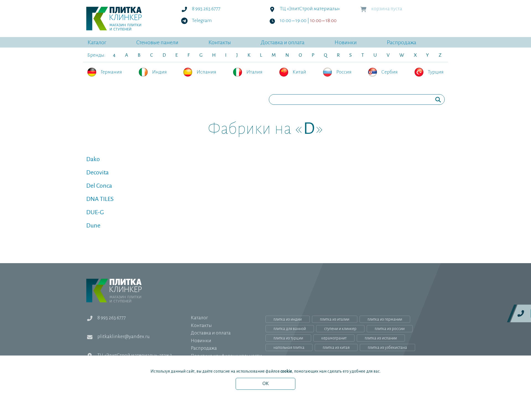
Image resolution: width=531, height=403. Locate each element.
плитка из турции (288, 338)
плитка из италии (334, 319)
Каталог (96, 42)
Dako (93, 159)
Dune (93, 225)
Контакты (219, 42)
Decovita (97, 172)
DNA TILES (100, 199)
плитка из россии (390, 328)
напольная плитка (289, 347)
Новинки (345, 42)
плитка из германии (385, 319)
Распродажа (401, 42)
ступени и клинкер (340, 328)
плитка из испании (381, 338)
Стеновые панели (157, 42)
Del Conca (99, 185)
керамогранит (334, 338)
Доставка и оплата (282, 42)
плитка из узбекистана (387, 347)
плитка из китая (336, 347)
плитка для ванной (290, 328)
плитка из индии (288, 319)
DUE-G (95, 212)
